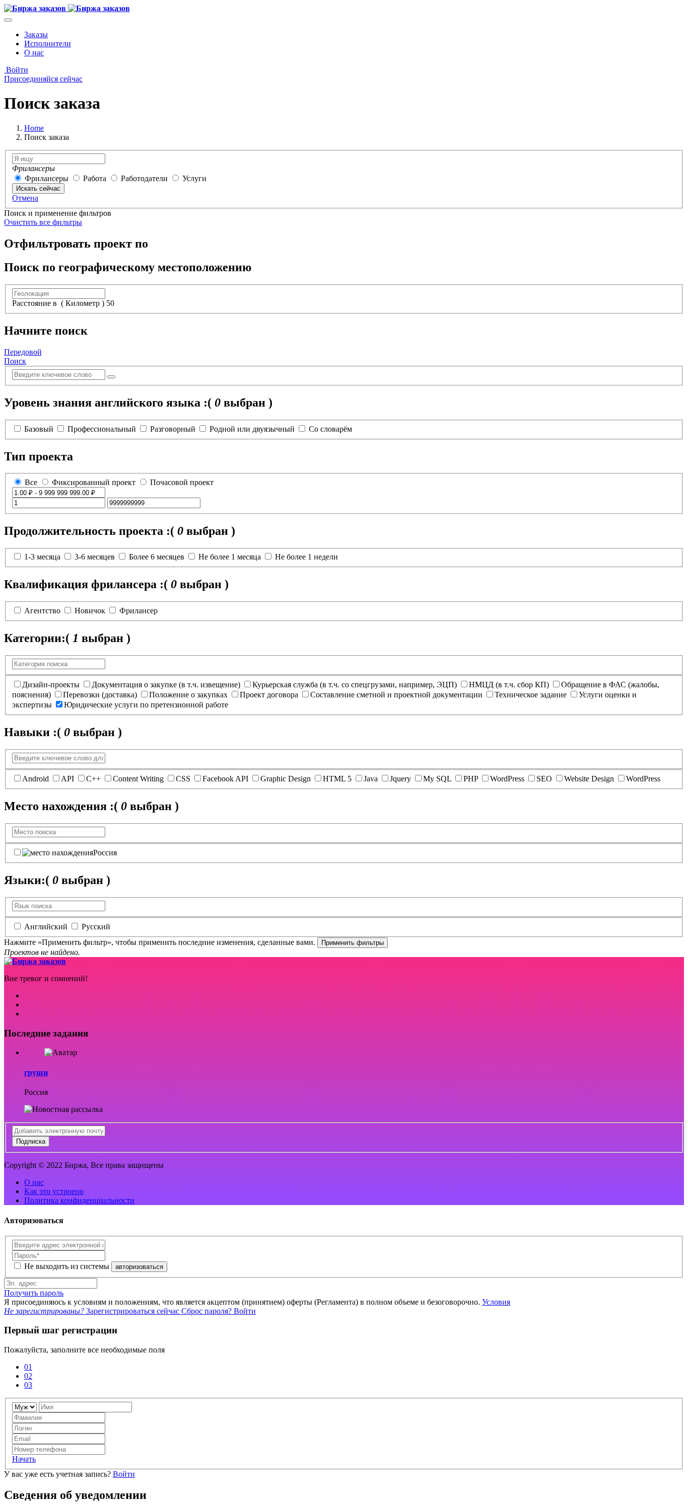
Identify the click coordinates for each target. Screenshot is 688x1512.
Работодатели (144, 178)
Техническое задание (531, 694)
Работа (95, 178)
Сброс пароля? (207, 1311)
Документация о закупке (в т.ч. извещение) (166, 684)
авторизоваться (139, 1266)
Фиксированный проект (94, 482)
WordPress (507, 778)
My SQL (437, 778)
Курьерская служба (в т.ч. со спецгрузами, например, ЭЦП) (354, 684)
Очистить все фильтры (43, 222)
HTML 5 (337, 778)
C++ (93, 778)
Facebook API (225, 778)
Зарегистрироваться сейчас (92, 1311)
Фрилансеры (48, 178)
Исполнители (47, 43)
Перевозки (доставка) (100, 694)
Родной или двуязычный (252, 429)
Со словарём (330, 429)
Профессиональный (101, 429)
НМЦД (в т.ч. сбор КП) (509, 684)
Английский (45, 926)
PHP (470, 778)
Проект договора (269, 694)
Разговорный (172, 429)
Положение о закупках (188, 694)
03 (28, 1385)
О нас (34, 52)
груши (36, 1072)
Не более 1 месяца (229, 556)
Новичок (90, 610)
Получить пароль (33, 1293)
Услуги (194, 178)
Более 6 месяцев (156, 556)
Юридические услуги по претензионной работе (146, 704)
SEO (544, 778)
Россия (105, 852)
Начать (24, 1459)
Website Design (589, 778)
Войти (16, 69)
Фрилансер (138, 610)
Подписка (30, 1141)
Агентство (42, 610)
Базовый (38, 429)
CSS (183, 778)
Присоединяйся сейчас (43, 78)
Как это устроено (54, 1191)
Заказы (36, 34)
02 (28, 1376)
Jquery (400, 778)
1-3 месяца (42, 556)
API (67, 778)
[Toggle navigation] (8, 20)
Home (34, 128)
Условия (496, 1302)
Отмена (25, 198)
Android (35, 778)
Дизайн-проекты (51, 684)
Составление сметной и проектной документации (396, 694)
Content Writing (138, 778)
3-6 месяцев (95, 556)
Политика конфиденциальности (79, 1200)
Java (371, 778)
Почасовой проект (182, 482)
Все (31, 482)
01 (28, 1367)
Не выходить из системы (67, 1266)
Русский (96, 926)
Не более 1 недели (306, 556)
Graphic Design (285, 778)
